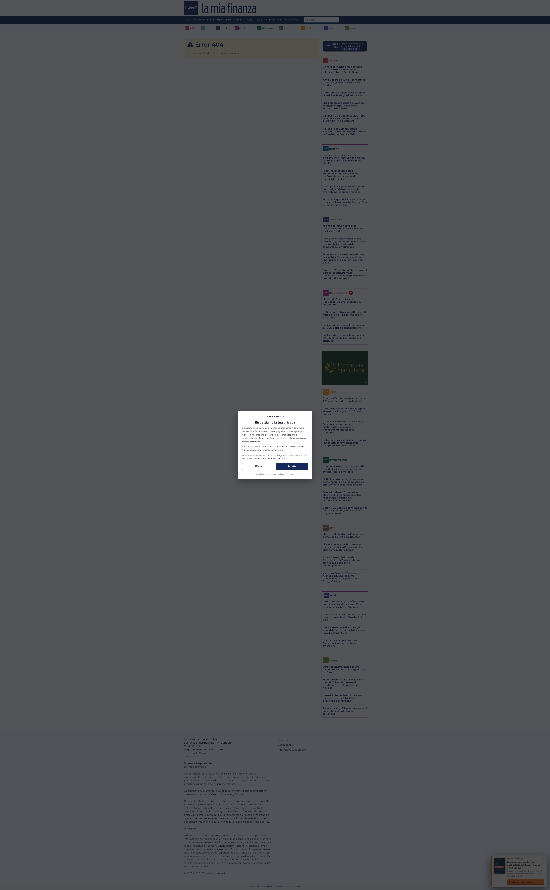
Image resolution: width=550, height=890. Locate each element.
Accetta (292, 466)
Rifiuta (258, 466)
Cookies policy (259, 458)
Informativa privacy (276, 458)
